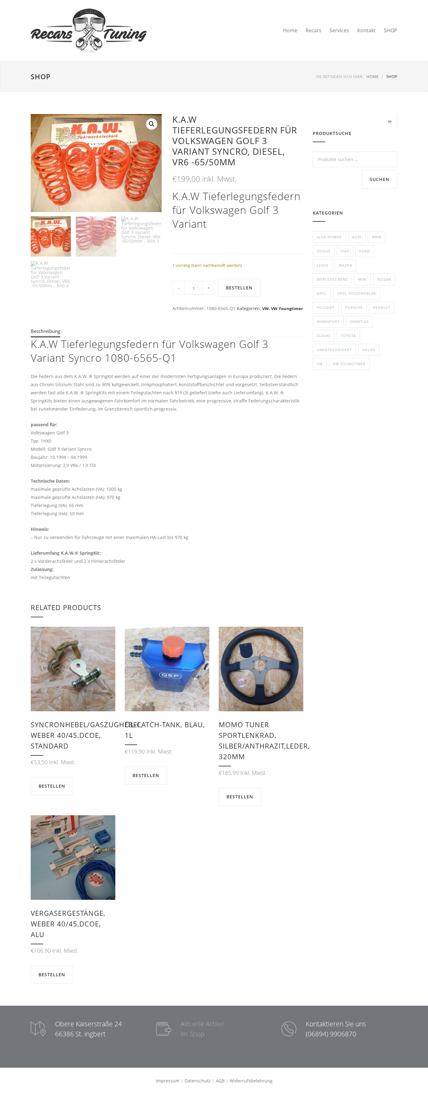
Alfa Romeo (329, 237)
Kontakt (366, 30)
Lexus (322, 265)
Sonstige (359, 321)
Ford (364, 251)
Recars (313, 30)
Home (290, 30)
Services (339, 30)
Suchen (379, 179)
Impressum (168, 1081)
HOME (372, 76)
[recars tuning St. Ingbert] (89, 30)
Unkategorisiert (334, 349)
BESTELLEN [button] (52, 786)
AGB (220, 1081)
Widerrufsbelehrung (251, 1081)
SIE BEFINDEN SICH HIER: (339, 76)
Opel (322, 293)
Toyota (348, 335)
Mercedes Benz (332, 279)
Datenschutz (198, 1081)
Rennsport (328, 321)
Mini (362, 279)
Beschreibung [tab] (45, 331)
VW (265, 308)
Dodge (324, 251)
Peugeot (326, 307)
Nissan (384, 279)
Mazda (345, 265)
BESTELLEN (239, 288)
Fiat (345, 251)
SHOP (390, 30)
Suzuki (324, 335)
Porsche (354, 307)
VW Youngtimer (287, 308)
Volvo (369, 349)
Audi (357, 237)
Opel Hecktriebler (356, 293)
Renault (381, 307)
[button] (151, 124)
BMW (376, 237)
